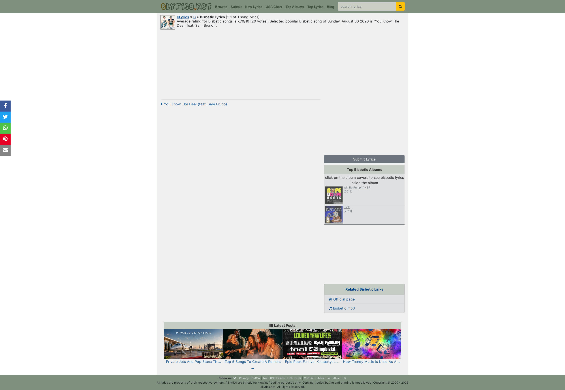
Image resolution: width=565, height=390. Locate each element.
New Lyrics (253, 7)
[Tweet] (5, 117)
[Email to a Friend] (5, 150)
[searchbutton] (400, 6)
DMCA (255, 378)
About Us (339, 378)
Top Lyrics (315, 7)
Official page (343, 299)
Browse (221, 7)
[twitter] (234, 378)
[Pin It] (5, 139)
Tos (265, 378)
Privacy (244, 378)
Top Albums (295, 7)
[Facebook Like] (5, 106)
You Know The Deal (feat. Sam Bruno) (195, 104)
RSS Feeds (277, 378)
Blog (330, 7)
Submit (236, 7)
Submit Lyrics (364, 159)
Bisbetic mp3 (343, 308)
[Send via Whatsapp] (5, 128)
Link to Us (294, 378)
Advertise (324, 378)
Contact (309, 378)
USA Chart (274, 7)
